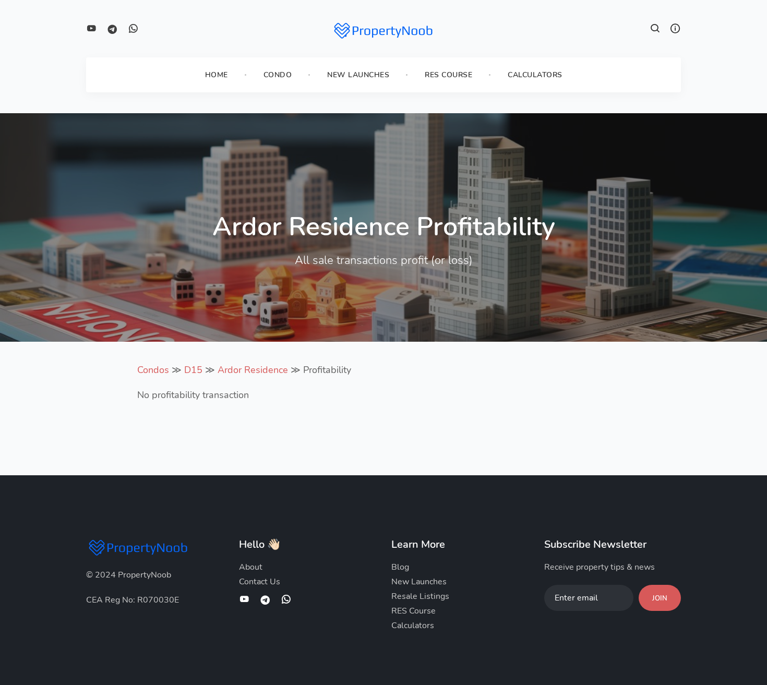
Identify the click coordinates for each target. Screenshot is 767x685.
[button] (655, 30)
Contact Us (259, 581)
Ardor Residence (253, 370)
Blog (400, 567)
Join (659, 598)
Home (216, 75)
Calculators (535, 75)
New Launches (358, 75)
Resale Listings (420, 596)
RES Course (448, 75)
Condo (277, 75)
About (250, 567)
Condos (153, 370)
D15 (193, 370)
